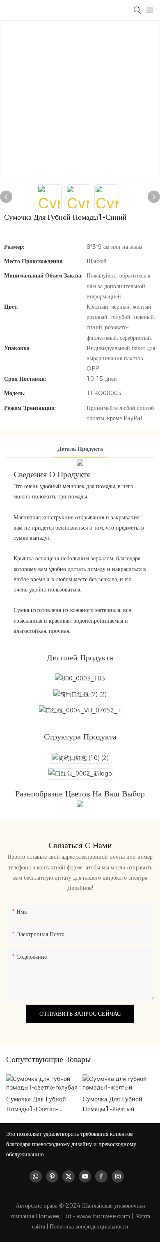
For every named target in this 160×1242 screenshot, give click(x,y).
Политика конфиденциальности (89, 1226)
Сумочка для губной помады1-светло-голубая (36, 1104)
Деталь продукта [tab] (80, 449)
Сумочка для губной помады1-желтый (112, 1104)
